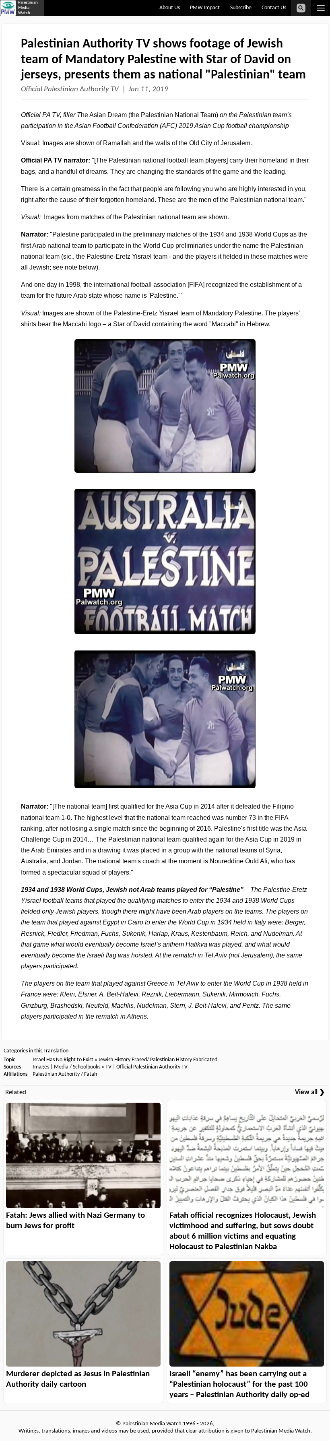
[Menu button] (320, 8)
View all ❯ (310, 1092)
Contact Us (274, 8)
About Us (169, 8)
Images (41, 1067)
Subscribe (241, 8)
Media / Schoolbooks (77, 1067)
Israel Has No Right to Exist (63, 1060)
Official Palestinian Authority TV (70, 89)
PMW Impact (205, 8)
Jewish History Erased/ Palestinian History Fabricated (158, 1060)
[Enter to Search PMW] (301, 8)
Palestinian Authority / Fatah (65, 1074)
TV (108, 1067)
